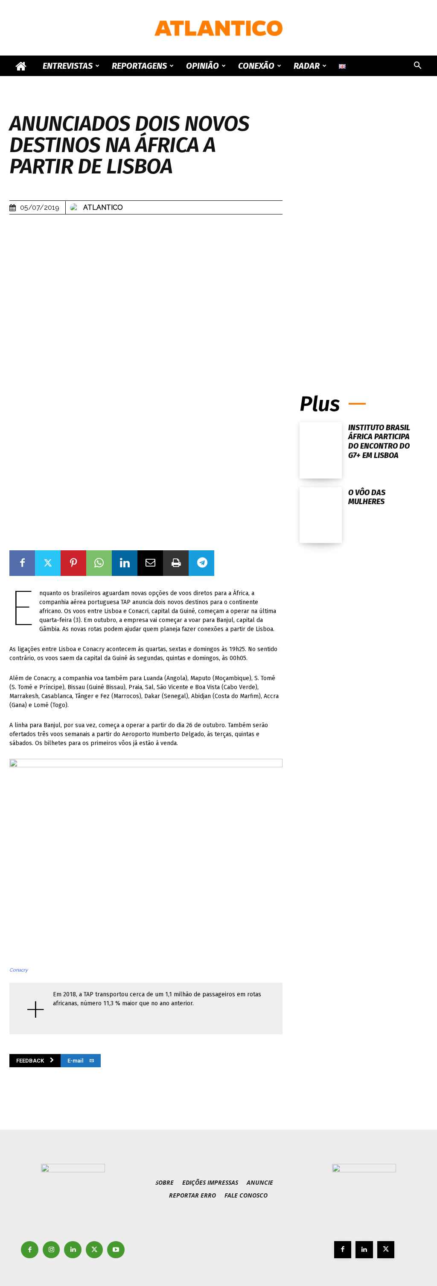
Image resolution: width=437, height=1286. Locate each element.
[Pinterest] (73, 563)
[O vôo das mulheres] (321, 515)
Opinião (202, 66)
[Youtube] (116, 1250)
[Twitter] (48, 563)
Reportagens (139, 66)
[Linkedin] (124, 563)
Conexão (256, 66)
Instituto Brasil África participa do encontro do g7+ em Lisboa (379, 441)
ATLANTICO (103, 207)
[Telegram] (201, 563)
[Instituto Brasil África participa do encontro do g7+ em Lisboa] (321, 450)
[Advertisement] (364, 293)
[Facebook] (22, 563)
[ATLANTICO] (218, 28)
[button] (417, 66)
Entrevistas (68, 66)
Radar (307, 66)
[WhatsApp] (99, 563)
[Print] (176, 563)
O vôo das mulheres (366, 497)
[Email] (150, 563)
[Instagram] (51, 1250)
